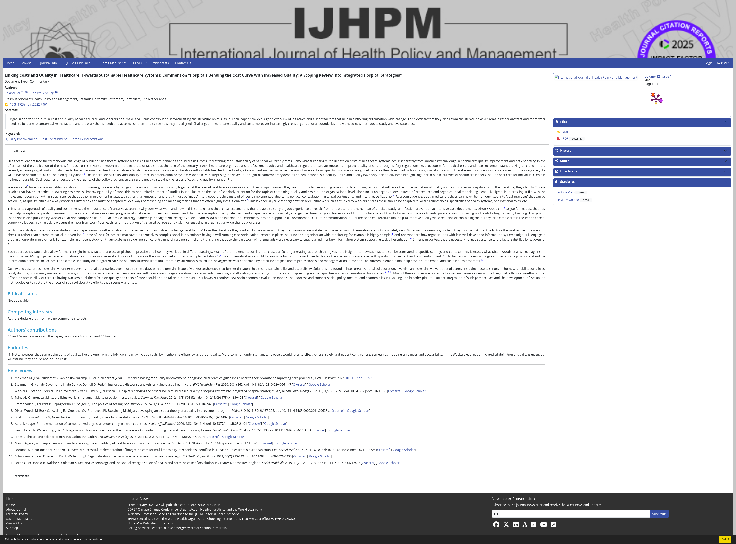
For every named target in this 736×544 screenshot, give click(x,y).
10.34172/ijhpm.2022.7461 (29, 104)
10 (218, 255)
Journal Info (48, 63)
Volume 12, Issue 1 (658, 76)
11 (221, 255)
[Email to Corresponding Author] (22, 92)
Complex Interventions (87, 139)
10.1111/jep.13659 (359, 378)
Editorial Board (17, 514)
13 (387, 272)
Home (10, 63)
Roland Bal (12, 93)
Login (709, 63)
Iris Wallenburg (43, 93)
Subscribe (659, 514)
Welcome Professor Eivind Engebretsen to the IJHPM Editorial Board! (176, 514)
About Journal (16, 509)
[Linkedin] (516, 525)
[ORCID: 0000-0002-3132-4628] (56, 92)
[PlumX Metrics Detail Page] (656, 98)
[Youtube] (543, 525)
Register (723, 63)
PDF (572, 138)
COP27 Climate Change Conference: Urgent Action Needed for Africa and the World (187, 509)
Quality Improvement (21, 139)
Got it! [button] (725, 539)
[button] (103, 540)
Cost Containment (54, 139)
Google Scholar (319, 384)
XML (565, 132)
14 (391, 272)
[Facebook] (496, 525)
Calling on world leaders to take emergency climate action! (169, 528)
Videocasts (161, 63)
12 (482, 260)
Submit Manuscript (113, 63)
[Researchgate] (533, 525)
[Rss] (553, 525)
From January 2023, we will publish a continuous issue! (166, 505)
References (20, 476)
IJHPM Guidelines (78, 63)
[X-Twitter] (506, 525)
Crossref (299, 384)
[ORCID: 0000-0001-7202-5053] (26, 92)
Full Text (18, 151)
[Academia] (525, 525)
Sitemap (12, 528)
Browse (26, 63)
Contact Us (183, 63)
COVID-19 (140, 63)
